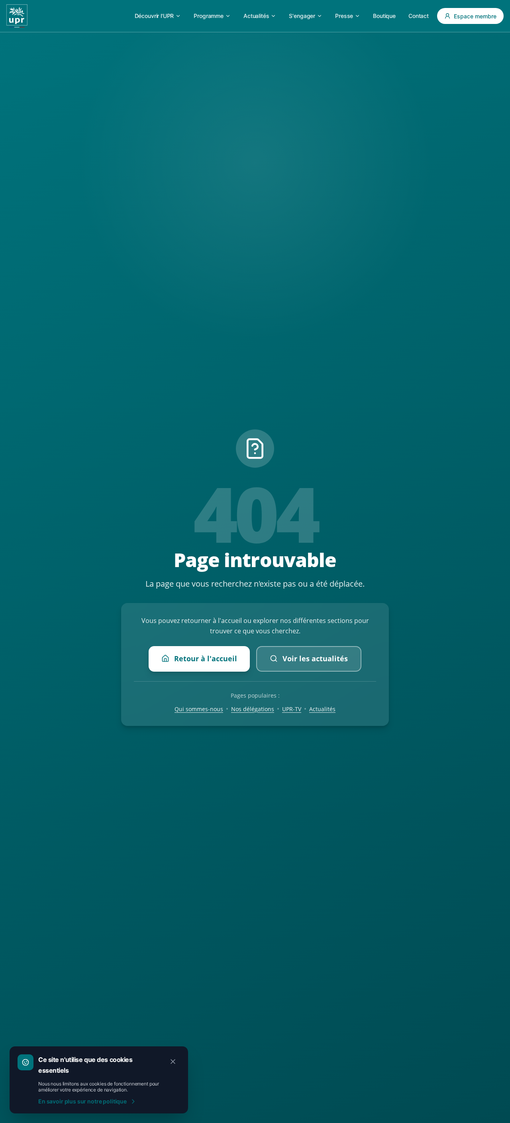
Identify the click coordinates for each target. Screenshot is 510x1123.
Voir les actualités (315, 658)
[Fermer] (173, 1061)
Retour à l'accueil (205, 658)
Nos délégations (252, 708)
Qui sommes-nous (199, 708)
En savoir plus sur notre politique (82, 1101)
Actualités (322, 708)
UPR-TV (291, 708)
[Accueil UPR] (16, 16)
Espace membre (475, 16)
